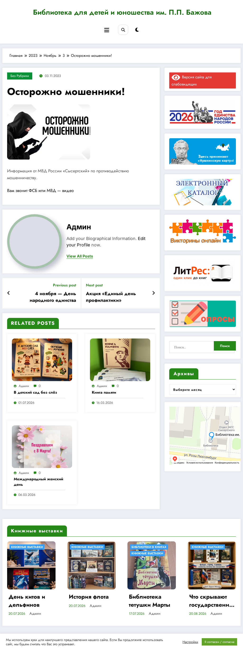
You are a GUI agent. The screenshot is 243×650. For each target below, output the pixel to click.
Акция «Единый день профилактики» (111, 297)
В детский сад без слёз (35, 392)
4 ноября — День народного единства (53, 297)
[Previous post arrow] (8, 293)
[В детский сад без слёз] (42, 359)
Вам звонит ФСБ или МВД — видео (40, 190)
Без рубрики (19, 75)
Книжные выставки (31, 547)
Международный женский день (38, 481)
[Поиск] (123, 30)
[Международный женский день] (42, 446)
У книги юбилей (209, 553)
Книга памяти (104, 392)
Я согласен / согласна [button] (219, 642)
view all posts (79, 256)
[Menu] (106, 30)
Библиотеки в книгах (93, 547)
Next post (94, 285)
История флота (33, 597)
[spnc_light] (137, 30)
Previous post (64, 285)
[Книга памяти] (120, 359)
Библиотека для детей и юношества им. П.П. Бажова (122, 12)
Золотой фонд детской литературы (213, 601)
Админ (78, 227)
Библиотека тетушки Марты (94, 601)
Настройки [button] (190, 642)
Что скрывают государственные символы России (156, 601)
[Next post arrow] (153, 293)
